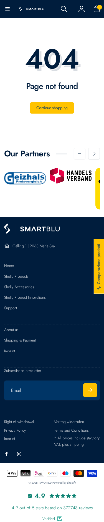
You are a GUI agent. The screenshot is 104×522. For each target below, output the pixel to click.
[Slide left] (79, 153)
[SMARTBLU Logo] (32, 232)
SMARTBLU (45, 483)
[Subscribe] (90, 390)
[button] (7, 9)
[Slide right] (94, 153)
